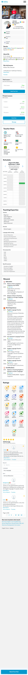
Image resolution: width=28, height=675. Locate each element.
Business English (6, 521)
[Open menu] (24, 2)
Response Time (7, 134)
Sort (4, 473)
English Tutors (5, 528)
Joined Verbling (19, 134)
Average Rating (19, 149)
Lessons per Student (7, 150)
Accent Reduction (6, 523)
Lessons (8, 41)
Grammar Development (8, 525)
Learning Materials (16, 521)
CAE (20, 523)
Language (5, 468)
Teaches (8, 31)
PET (23, 523)
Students (8, 36)
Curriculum (17, 525)
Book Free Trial (14, 671)
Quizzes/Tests (15, 523)
